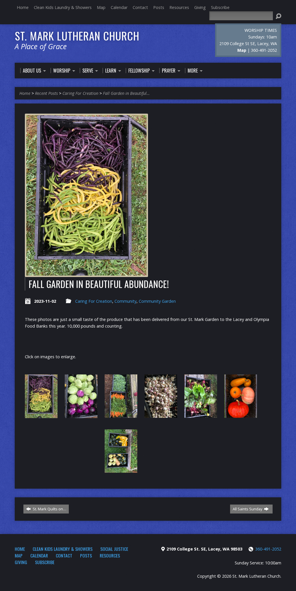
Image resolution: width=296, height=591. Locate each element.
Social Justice (114, 548)
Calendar (119, 7)
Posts (158, 7)
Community (125, 301)
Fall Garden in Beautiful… (126, 93)
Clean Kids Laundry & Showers (63, 7)
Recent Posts (46, 93)
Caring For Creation (80, 93)
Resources (179, 7)
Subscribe (220, 7)
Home (23, 7)
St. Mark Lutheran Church (77, 35)
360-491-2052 (268, 549)
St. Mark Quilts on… (49, 508)
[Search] (278, 16)
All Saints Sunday (248, 508)
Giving (200, 7)
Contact (140, 7)
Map (101, 7)
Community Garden (157, 301)
